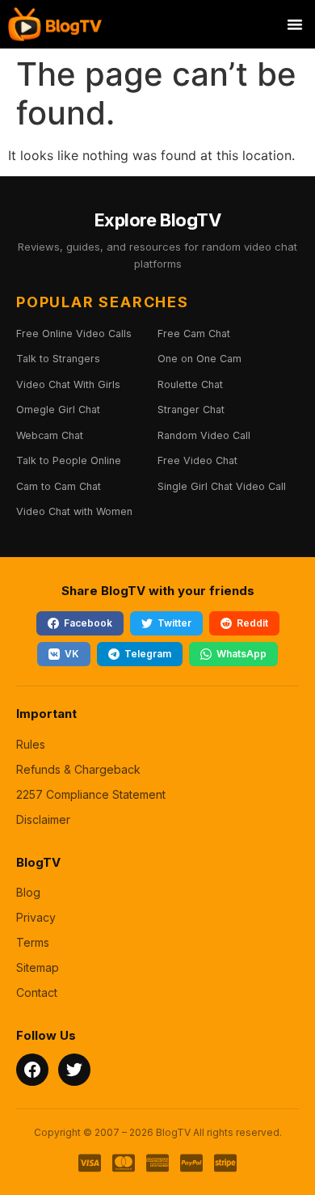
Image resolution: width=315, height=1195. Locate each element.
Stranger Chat (191, 409)
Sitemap (37, 967)
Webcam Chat (49, 435)
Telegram (147, 654)
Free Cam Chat (194, 333)
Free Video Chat (197, 460)
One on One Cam (200, 359)
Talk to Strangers (58, 359)
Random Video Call (204, 435)
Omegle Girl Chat (58, 409)
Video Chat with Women (74, 511)
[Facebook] (32, 1070)
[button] (295, 24)
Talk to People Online (68, 460)
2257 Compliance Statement (91, 794)
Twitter (174, 623)
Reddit (252, 623)
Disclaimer (43, 819)
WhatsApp (241, 654)
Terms (32, 942)
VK (72, 654)
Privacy (36, 917)
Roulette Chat (190, 384)
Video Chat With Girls (68, 384)
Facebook (88, 623)
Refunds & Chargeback (78, 769)
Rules (30, 744)
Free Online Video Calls (74, 333)
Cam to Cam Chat (58, 486)
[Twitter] (74, 1070)
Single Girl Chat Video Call (222, 486)
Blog (28, 892)
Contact (36, 992)
